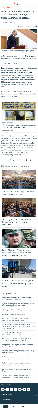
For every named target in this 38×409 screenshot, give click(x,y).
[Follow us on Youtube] (11, 389)
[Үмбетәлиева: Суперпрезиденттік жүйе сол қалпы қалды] (19, 179)
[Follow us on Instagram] (15, 389)
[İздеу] (32, 406)
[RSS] (24, 389)
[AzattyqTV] (23, 406)
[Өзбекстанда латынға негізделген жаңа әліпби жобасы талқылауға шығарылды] (19, 111)
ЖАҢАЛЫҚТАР (6, 8)
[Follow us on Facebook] (3, 389)
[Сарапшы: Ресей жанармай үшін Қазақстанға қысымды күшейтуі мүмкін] (19, 268)
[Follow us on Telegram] (20, 389)
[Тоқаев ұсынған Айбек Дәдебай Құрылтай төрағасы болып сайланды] (19, 207)
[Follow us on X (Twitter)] (7, 389)
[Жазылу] (28, 389)
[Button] (21, 26)
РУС (14, 406)
